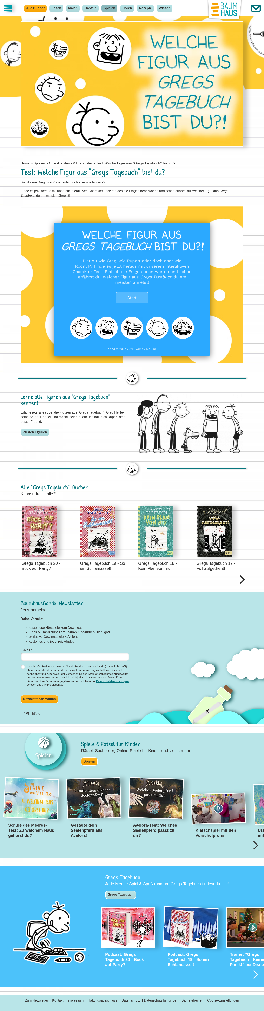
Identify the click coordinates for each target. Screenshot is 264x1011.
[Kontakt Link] (256, 8)
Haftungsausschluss (102, 1000)
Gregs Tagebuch (121, 894)
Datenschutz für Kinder (160, 1000)
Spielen (109, 8)
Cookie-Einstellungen (223, 1000)
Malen (73, 8)
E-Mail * (26, 650)
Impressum (75, 1000)
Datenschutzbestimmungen (112, 681)
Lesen (56, 8)
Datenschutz (130, 1000)
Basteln (91, 8)
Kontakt (57, 1000)
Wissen (164, 8)
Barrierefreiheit (192, 1000)
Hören (127, 8)
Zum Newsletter (36, 1000)
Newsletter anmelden (39, 699)
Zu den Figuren (35, 432)
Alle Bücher (35, 8)
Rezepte (145, 8)
